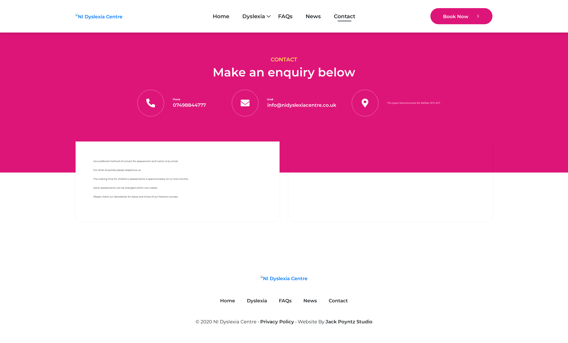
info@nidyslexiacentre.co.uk (301, 105)
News (313, 16)
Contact (344, 16)
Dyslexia (253, 16)
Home (221, 16)
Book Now (455, 16)
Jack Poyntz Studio (349, 322)
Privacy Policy (277, 322)
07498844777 (189, 105)
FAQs (285, 16)
